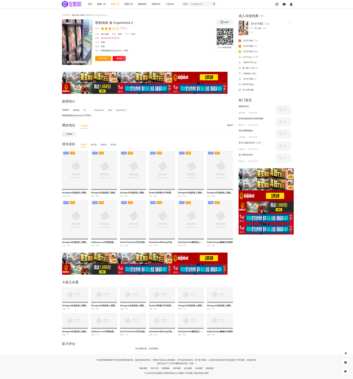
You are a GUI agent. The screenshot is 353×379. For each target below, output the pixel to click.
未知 (120, 34)
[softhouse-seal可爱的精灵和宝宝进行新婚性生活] (104, 321)
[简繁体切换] (345, 353)
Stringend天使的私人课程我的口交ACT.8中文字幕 (143, 192)
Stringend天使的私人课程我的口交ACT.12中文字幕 (230, 192)
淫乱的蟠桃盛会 (246, 130)
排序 (231, 125)
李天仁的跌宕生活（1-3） (250, 142)
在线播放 (69, 134)
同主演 (94, 145)
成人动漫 (80, 15)
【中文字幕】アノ (248, 46)
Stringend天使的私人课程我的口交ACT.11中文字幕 (201, 192)
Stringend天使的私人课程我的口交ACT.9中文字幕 (85, 192)
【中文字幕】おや (248, 51)
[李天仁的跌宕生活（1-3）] (283, 145)
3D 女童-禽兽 (246, 90)
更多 (262, 16)
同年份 (103, 145)
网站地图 (143, 368)
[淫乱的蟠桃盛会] (283, 133)
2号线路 (84, 126)
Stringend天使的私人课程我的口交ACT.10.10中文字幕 (87, 242)
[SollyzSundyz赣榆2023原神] (220, 321)
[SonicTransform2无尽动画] (133, 321)
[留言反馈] (284, 4)
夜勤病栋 (76, 110)
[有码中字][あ (246, 84)
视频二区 (115, 4)
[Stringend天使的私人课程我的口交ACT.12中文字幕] (220, 295)
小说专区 (169, 4)
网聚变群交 (244, 106)
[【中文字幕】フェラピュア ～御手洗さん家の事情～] (243, 28)
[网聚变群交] (283, 109)
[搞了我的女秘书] (283, 157)
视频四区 (142, 4)
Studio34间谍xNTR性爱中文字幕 (164, 192)
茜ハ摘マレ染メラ (248, 68)
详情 (126, 50)
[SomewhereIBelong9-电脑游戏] (162, 321)
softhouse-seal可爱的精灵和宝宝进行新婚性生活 (113, 242)
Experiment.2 (99, 110)
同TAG (113, 145)
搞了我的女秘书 (246, 154)
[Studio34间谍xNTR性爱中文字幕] (162, 295)
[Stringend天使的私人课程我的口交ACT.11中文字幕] (191, 295)
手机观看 (225, 23)
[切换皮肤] (345, 362)
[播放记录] (277, 4)
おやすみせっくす (248, 57)
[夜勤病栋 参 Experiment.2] (77, 42)
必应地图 (188, 368)
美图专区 (156, 4)
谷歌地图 (177, 368)
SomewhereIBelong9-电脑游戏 (163, 242)
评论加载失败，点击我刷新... (147, 348)
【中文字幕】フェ (259, 23)
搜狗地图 (210, 368)
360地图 (198, 368)
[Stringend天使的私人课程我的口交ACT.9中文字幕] (75, 295)
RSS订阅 (154, 368)
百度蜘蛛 (165, 368)
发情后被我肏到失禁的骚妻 (251, 118)
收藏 (120, 58)
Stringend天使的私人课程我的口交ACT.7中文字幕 (114, 192)
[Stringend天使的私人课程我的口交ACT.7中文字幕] (104, 295)
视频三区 (128, 4)
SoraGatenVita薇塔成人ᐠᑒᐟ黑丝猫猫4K (196, 242)
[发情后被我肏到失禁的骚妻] (283, 121)
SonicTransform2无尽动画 (132, 242)
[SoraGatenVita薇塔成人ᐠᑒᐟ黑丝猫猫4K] (191, 321)
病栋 (110, 110)
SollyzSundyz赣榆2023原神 (220, 242)
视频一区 (101, 4)
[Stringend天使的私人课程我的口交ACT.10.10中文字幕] (75, 321)
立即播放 (104, 58)
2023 (133, 34)
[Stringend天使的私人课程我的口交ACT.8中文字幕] (133, 295)
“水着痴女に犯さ (248, 73)
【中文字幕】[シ (248, 79)
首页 (90, 4)
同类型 (84, 145)
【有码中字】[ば (248, 62)
